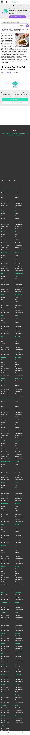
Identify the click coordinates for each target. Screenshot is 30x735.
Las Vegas (4, 420)
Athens (3, 725)
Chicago (3, 695)
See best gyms (4, 205)
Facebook (21, 133)
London (3, 399)
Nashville (17, 633)
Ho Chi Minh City (5, 461)
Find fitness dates (5, 208)
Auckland (3, 566)
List (2, 2)
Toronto (17, 190)
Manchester (4, 664)
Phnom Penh (18, 294)
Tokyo (3, 211)
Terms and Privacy (14, 133)
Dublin (3, 684)
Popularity (8, 72)
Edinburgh (18, 674)
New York (17, 336)
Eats (7, 30)
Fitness (3, 192)
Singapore (18, 252)
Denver (17, 684)
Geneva (3, 674)
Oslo (2, 336)
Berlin (3, 524)
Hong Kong (18, 441)
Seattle (3, 623)
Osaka (3, 633)
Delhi (16, 482)
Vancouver (4, 190)
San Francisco (19, 273)
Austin (16, 715)
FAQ (3, 133)
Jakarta (3, 441)
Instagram (26, 133)
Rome (3, 294)
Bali (16, 545)
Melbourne (18, 357)
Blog (9, 133)
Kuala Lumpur (19, 420)
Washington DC (5, 602)
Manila (3, 378)
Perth (2, 315)
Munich (3, 643)
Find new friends (5, 201)
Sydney (17, 232)
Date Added (15, 72)
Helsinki (17, 461)
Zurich (3, 592)
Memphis (17, 654)
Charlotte (3, 705)
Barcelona (17, 524)
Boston (3, 715)
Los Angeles (18, 378)
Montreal (17, 643)
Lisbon (17, 399)
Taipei (3, 232)
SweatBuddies (8, 733)
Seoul (2, 273)
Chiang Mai (18, 695)
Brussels (17, 503)
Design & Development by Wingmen (15, 135)
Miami (2, 654)
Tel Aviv (3, 612)
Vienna (17, 602)
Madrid (17, 664)
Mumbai (3, 357)
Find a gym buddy (5, 203)
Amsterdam (18, 566)
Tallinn (16, 211)
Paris (16, 315)
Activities (3, 197)
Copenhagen (4, 503)
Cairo (16, 705)
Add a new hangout (15, 99)
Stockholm (4, 252)
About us (6, 133)
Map (6, 2)
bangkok (3, 30)
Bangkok (3, 545)
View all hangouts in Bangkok (15, 103)
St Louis (17, 612)
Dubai (3, 482)
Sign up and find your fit (17, 16)
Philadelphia (18, 623)
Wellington (18, 592)
